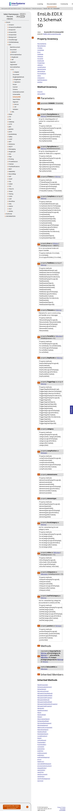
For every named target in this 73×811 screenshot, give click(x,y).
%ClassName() (41, 689)
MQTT (11, 146)
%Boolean (59, 336)
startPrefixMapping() (43, 778)
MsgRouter (14, 57)
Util (15, 107)
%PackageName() (42, 725)
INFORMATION (10, 216)
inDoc (39, 75)
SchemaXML (16, 94)
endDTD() (40, 751)
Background (12, 37)
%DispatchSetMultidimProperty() (47, 704)
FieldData (40, 54)
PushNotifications (14, 166)
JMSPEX (11, 129)
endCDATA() (41, 749)
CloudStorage (13, 40)
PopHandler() (41, 742)
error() (39, 759)
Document (13, 49)
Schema (15, 89)
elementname (41, 69)
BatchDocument (15, 47)
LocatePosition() (42, 736)
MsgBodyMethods (18, 77)
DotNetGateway (14, 42)
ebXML (11, 211)
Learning (40, 4)
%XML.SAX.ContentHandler (52, 34)
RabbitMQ (12, 171)
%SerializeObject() (42, 729)
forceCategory (41, 73)
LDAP (10, 139)
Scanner (15, 87)
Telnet (10, 191)
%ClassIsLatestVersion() (44, 687)
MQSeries (12, 144)
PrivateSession (13, 161)
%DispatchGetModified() (44, 695)
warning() (40, 781)
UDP (10, 199)
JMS (10, 127)
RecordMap (12, 174)
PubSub (11, 164)
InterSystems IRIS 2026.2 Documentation (12, 807)
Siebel (10, 184)
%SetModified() (42, 732)
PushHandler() (41, 744)
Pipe (10, 156)
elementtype (41, 71)
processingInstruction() (44, 766)
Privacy (59, 807)
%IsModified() (41, 715)
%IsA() (39, 712)
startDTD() (40, 772)
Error (39, 52)
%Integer (44, 453)
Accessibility (62, 810)
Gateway (11, 122)
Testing (11, 194)
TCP (10, 186)
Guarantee (62, 808)
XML (12, 112)
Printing (11, 159)
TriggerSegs (41, 63)
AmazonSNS (12, 32)
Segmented (13, 64)
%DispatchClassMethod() (45, 693)
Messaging (12, 149)
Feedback (71, 409)
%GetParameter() (42, 710)
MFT (10, 141)
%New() (39, 717)
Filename (40, 56)
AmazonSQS (12, 35)
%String (43, 116)
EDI (49, 8)
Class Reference (27, 8)
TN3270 (11, 189)
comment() (40, 746)
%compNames (41, 43)
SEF (12, 59)
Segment (12, 62)
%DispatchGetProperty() (44, 697)
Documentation (52, 4)
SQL (10, 181)
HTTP (10, 124)
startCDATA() (41, 770)
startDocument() (42, 774)
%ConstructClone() (43, 691)
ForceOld (40, 58)
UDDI (10, 196)
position (39, 82)
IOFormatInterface (15, 54)
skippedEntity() (42, 768)
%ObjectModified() (43, 721)
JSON (10, 132)
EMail (10, 114)
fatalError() (40, 761)
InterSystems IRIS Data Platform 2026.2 (11, 8)
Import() (40, 92)
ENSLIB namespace (37, 8)
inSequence (40, 78)
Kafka (10, 136)
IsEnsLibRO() (41, 94)
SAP (10, 176)
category (40, 65)
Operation (17, 82)
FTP (10, 117)
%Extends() (40, 708)
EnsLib (45, 8)
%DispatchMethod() (43, 700)
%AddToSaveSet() (42, 685)
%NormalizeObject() (43, 719)
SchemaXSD (56, 8)
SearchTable (16, 99)
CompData (40, 50)
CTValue (39, 48)
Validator (15, 109)
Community (64, 4)
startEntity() (41, 776)
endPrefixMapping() (43, 757)
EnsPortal (9, 214)
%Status (55, 243)
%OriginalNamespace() (44, 723)
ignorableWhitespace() (44, 764)
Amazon (11, 25)
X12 (51, 8)
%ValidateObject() (42, 734)
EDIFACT (14, 52)
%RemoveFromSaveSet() (44, 727)
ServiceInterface (15, 67)
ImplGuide (40, 61)
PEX (10, 154)
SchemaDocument (18, 92)
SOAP (10, 179)
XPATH (11, 206)
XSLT (10, 209)
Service (16, 104)
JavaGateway (13, 134)
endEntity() (40, 755)
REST (10, 169)
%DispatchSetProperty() (44, 706)
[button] (38, 98)
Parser (15, 84)
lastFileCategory (42, 80)
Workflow (12, 201)
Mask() (39, 738)
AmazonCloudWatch (15, 27)
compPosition (41, 67)
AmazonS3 (12, 30)
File (10, 119)
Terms (63, 807)
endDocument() (42, 753)
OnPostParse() (41, 740)
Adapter (16, 72)
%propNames (41, 46)
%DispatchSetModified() (44, 702)
